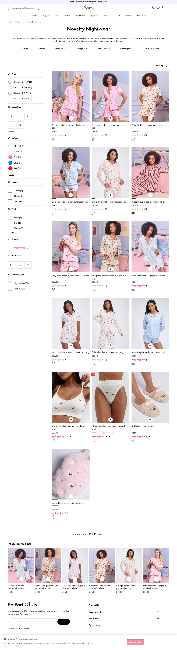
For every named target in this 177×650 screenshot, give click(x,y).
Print (14, 208)
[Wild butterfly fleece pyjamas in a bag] (150, 269)
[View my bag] (168, 9)
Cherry (18, 228)
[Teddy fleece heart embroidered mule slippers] (71, 496)
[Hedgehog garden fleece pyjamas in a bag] (110, 269)
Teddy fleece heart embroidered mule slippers (68, 504)
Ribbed (18, 196)
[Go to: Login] (163, 8)
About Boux (94, 618)
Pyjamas (94, 15)
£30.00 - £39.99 (22, 92)
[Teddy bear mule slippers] (150, 419)
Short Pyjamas (60, 49)
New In (34, 15)
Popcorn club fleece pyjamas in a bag (148, 201)
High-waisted (21, 283)
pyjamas (60, 38)
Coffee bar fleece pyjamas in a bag (107, 352)
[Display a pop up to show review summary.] (71, 437)
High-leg (19, 288)
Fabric (15, 181)
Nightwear (80, 15)
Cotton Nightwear (126, 49)
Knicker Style (18, 274)
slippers (161, 38)
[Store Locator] (153, 9)
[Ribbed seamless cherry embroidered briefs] (110, 419)
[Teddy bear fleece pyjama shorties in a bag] (71, 118)
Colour (15, 138)
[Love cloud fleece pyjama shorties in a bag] (71, 195)
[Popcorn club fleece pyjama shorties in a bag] (110, 118)
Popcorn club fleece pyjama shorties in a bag (109, 126)
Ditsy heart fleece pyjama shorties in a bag (70, 275)
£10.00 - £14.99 (22, 81)
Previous (10, 568)
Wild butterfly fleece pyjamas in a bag (148, 275)
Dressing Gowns (81, 49)
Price (14, 74)
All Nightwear (23, 49)
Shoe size (16, 255)
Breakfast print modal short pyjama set (148, 352)
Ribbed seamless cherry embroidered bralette (68, 427)
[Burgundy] (133, 213)
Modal (18, 190)
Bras (56, 15)
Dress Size (16, 106)
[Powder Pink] (53, 517)
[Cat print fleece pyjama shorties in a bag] (150, 118)
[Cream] (93, 213)
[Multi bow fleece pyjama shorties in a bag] (71, 345)
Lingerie (46, 15)
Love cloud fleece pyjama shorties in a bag (71, 201)
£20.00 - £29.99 (22, 87)
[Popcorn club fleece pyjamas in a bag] (150, 195)
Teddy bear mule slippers (143, 426)
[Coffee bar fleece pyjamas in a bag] (110, 345)
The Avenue (142, 15)
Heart (18, 217)
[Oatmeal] (133, 440)
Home (10, 22)
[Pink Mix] (53, 139)
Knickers (67, 15)
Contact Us (93, 605)
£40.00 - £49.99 (22, 98)
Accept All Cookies (135, 642)
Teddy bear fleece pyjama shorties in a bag (69, 126)
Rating (15, 239)
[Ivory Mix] (133, 139)
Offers (128, 15)
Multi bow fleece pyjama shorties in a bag (70, 352)
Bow (17, 223)
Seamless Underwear (151, 49)
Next (166, 568)
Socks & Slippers (104, 49)
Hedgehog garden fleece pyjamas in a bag (109, 277)
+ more (11, 131)
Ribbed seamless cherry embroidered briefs (108, 427)
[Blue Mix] (133, 289)
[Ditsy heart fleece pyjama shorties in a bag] (71, 269)
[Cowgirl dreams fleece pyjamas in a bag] (110, 195)
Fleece (19, 201)
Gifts (119, 15)
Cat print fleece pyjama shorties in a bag (149, 125)
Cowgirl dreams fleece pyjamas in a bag (110, 201)
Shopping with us (96, 611)
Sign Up (64, 622)
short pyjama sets (121, 38)
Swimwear (107, 15)
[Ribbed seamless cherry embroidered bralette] (71, 419)
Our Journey (94, 625)
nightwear (91, 41)
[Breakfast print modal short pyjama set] (150, 345)
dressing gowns (64, 41)
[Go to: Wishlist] (158, 8)
